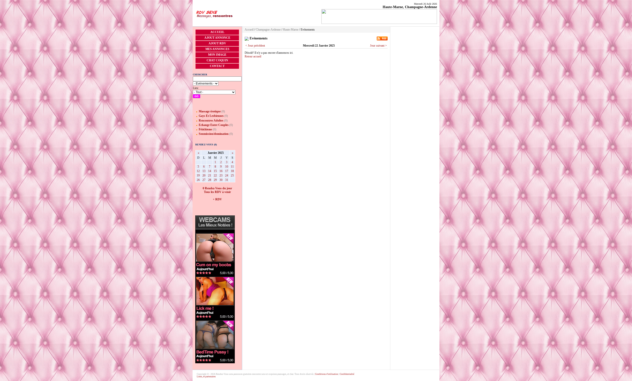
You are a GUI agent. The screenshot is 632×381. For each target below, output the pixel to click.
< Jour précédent (255, 45)
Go (196, 96)
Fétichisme (205, 129)
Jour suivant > (378, 45)
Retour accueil (253, 56)
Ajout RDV (217, 43)
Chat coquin (217, 60)
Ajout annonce (217, 37)
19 (198, 175)
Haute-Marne (290, 29)
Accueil (217, 32)
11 (232, 166)
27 (203, 180)
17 (226, 171)
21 (209, 175)
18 (232, 171)
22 (215, 175)
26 (198, 180)
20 (203, 175)
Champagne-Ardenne (268, 29)
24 (226, 175)
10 (226, 166)
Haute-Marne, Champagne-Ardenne (410, 7)
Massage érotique (210, 111)
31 (226, 180)
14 (209, 171)
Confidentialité (347, 374)
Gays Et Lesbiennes (211, 116)
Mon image (217, 54)
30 (220, 180)
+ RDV (217, 199)
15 (215, 171)
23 (220, 175)
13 (203, 171)
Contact (217, 66)
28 (209, 180)
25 (232, 175)
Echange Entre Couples (214, 125)
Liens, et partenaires (206, 376)
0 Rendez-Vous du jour (217, 188)
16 (220, 171)
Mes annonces (217, 49)
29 (215, 180)
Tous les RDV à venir (217, 192)
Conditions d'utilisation (326, 374)
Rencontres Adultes (211, 120)
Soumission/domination (214, 134)
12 (198, 171)
